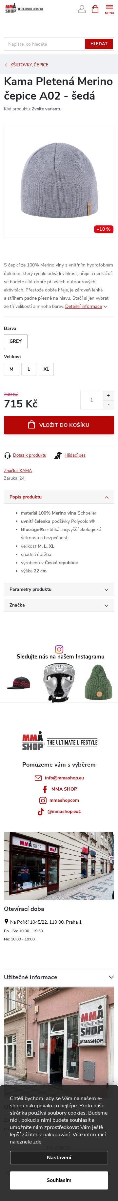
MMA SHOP (64, 789)
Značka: (18, 471)
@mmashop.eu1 (64, 811)
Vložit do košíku (64, 425)
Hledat (99, 44)
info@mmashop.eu (64, 778)
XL (46, 369)
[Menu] (109, 8)
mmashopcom (64, 800)
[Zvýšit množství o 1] (108, 395)
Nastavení (59, 1157)
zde (37, 1141)
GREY (16, 341)
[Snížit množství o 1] (108, 404)
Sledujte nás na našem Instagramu (61, 657)
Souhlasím (59, 1180)
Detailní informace (83, 306)
